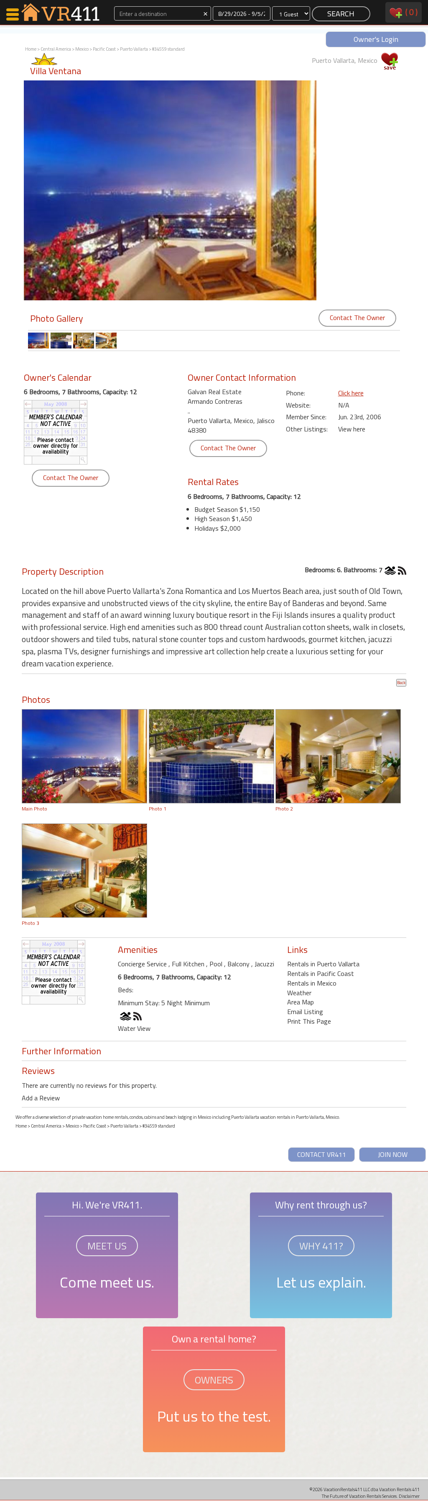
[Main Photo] (84, 756)
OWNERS (214, 1379)
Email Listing (305, 1012)
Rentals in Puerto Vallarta (323, 964)
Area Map (300, 1002)
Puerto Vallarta (134, 49)
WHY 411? (321, 1245)
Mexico (82, 49)
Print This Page (309, 1021)
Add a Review (41, 1098)
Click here (351, 393)
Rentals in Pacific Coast (320, 973)
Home (30, 49)
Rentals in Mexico (311, 983)
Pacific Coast (104, 49)
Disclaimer (409, 1496)
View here (351, 429)
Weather (299, 993)
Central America (56, 49)
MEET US (107, 1245)
